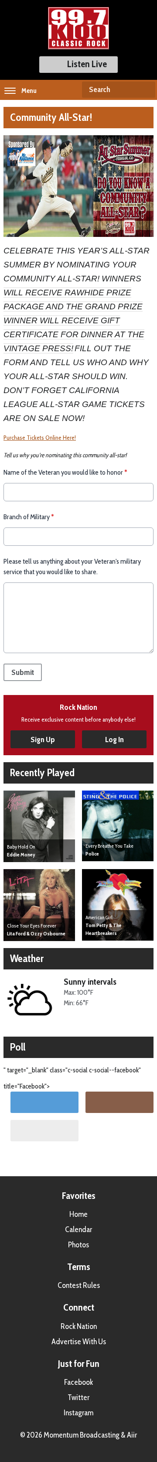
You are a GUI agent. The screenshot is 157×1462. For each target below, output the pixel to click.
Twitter (78, 1397)
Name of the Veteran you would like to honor (65, 472)
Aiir (132, 1435)
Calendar (78, 1229)
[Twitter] (44, 1102)
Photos (78, 1245)
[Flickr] (44, 1130)
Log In (114, 739)
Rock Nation (79, 1326)
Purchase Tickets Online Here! (39, 438)
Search (145, 90)
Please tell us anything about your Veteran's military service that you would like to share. (72, 566)
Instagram (78, 1412)
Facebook (78, 1382)
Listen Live (87, 64)
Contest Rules (79, 1285)
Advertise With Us (78, 1341)
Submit (22, 672)
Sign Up (43, 739)
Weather (27, 958)
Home (78, 1214)
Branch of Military (28, 517)
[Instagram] (119, 1102)
